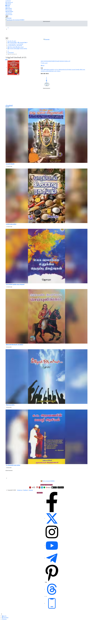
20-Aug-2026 (8, 347)
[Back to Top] (1, 614)
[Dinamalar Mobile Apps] (52, 603)
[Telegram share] (46, 82)
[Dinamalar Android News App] (30, 487)
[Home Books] (8, 51)
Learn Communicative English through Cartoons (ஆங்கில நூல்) (55, 61)
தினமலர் (9, 0)
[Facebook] (52, 502)
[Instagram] (52, 532)
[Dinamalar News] (46, 135)
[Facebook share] (46, 77)
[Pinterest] (52, 573)
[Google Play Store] (60, 487)
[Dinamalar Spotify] (44, 487)
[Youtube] (52, 545)
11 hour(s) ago (9, 166)
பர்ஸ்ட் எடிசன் (45, 63)
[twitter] (52, 518)
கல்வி (43, 65)
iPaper (8, 5)
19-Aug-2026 (8, 467)
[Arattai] (46, 596)
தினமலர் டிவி (10, 2)
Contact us (19, 490)
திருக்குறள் (9, 13)
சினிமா (8, 7)
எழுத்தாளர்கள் (11, 52)
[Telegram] (52, 558)
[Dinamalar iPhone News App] (39, 487)
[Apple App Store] (54, 487)
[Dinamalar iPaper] (34, 487)
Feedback (25, 490)
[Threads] (52, 589)
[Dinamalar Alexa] (42, 487)
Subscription (10, 11)
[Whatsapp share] (46, 80)
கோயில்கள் (9, 8)
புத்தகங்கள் (9, 10)
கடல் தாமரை (9, 14)
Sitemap (31, 490)
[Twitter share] (46, 79)
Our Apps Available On (46, 485)
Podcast (9, 3)
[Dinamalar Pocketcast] (48, 487)
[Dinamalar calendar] (37, 487)
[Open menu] (7, 16)
